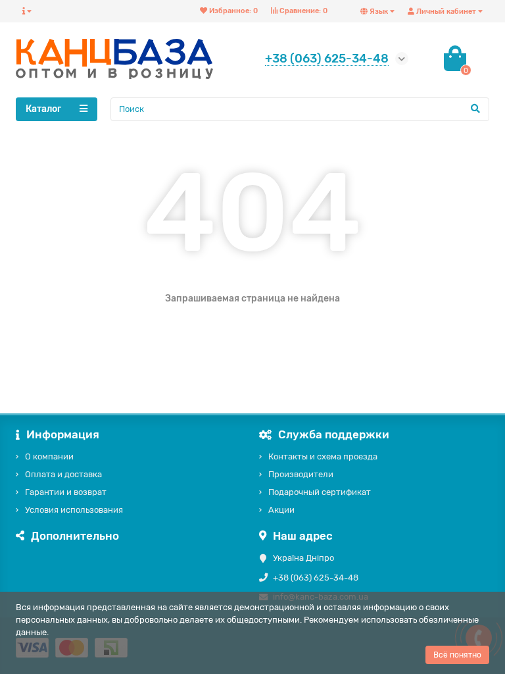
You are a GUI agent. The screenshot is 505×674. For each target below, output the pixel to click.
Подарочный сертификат (319, 492)
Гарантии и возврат (66, 492)
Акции (281, 510)
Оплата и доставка (63, 474)
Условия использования (74, 510)
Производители (300, 474)
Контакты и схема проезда (322, 456)
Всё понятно (457, 655)
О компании (49, 456)
